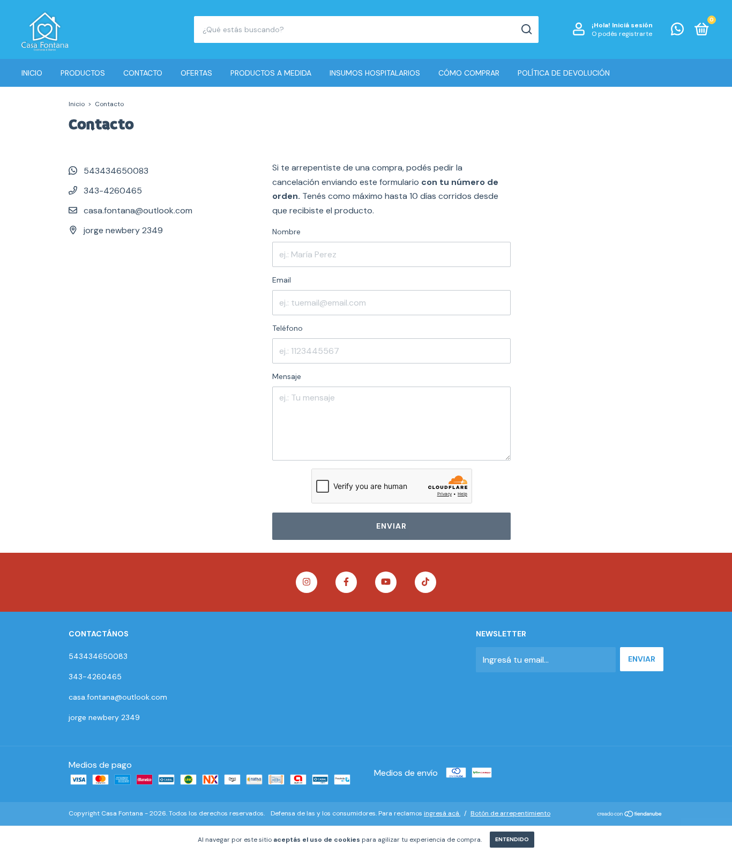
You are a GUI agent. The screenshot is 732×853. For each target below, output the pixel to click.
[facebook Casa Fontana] (346, 582)
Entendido (512, 839)
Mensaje (286, 376)
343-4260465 (111, 190)
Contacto (142, 73)
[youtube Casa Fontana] (386, 582)
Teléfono (287, 328)
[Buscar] (526, 29)
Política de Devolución (564, 73)
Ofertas (196, 73)
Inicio (31, 73)
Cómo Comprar (468, 73)
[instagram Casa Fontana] (306, 582)
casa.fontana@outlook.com (138, 210)
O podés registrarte (622, 33)
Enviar (391, 526)
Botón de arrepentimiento (510, 813)
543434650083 (114, 170)
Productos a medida (270, 73)
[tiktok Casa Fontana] (425, 582)
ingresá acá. (442, 813)
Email (281, 280)
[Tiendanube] (629, 814)
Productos (83, 73)
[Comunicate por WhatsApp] (677, 31)
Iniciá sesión (632, 25)
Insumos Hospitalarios (375, 73)
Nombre (286, 231)
